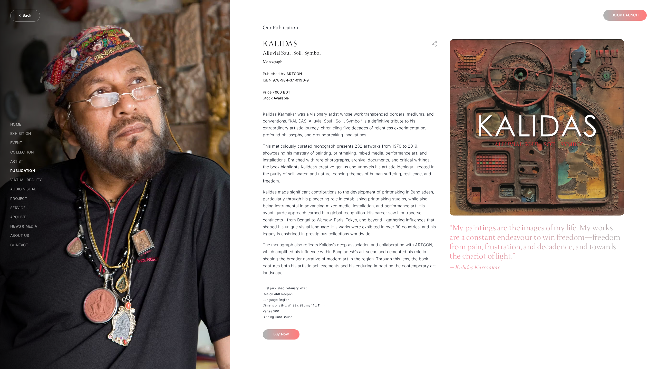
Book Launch (625, 15)
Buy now (281, 334)
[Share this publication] (434, 44)
